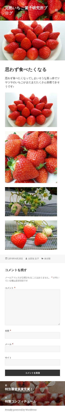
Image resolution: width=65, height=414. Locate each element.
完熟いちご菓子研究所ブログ (26, 10)
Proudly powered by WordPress (21, 409)
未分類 (47, 258)
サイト (8, 357)
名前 (8, 330)
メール (9, 344)
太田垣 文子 (33, 258)
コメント (10, 287)
